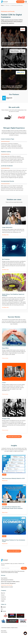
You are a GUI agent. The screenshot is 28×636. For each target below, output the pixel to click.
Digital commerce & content (7, 586)
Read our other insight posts (14, 551)
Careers (2, 595)
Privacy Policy (3, 630)
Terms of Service (4, 632)
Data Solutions (4, 578)
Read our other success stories (14, 436)
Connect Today (20, 1)
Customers (3, 598)
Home (2, 5)
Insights (2, 600)
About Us (3, 593)
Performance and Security (6, 585)
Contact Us (3, 596)
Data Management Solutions (7, 579)
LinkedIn (3, 607)
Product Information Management (8, 583)
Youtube (3, 611)
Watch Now (4, 512)
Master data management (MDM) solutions (10, 581)
